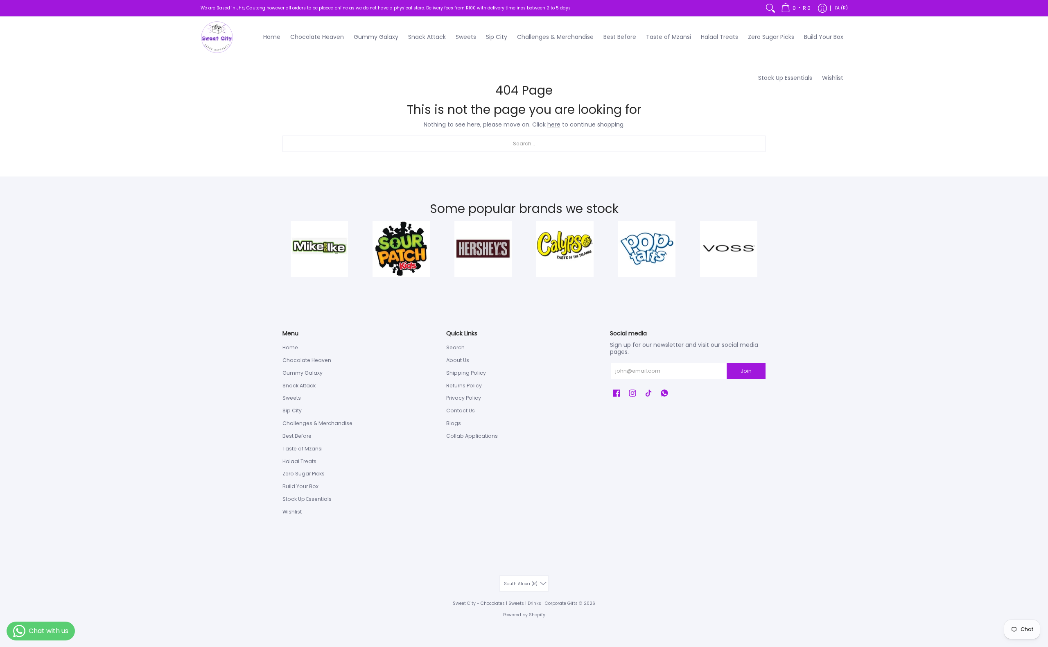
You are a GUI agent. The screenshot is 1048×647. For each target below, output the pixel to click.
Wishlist (292, 511)
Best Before (297, 435)
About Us (457, 360)
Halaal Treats (299, 461)
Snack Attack (299, 385)
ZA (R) (841, 8)
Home (290, 347)
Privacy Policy (463, 397)
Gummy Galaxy (302, 372)
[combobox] (524, 144)
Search (455, 347)
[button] (795, 8)
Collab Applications (472, 435)
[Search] (770, 8)
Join (746, 370)
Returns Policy (464, 385)
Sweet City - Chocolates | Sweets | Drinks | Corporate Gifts (515, 603)
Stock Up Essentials (307, 498)
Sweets (291, 397)
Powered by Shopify (524, 615)
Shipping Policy (466, 372)
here (553, 124)
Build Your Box (300, 486)
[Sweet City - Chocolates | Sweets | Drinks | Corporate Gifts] (217, 37)
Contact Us (460, 410)
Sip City (292, 410)
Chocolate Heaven (306, 360)
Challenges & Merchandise (317, 423)
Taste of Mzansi (302, 448)
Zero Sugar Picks (303, 473)
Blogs (453, 423)
